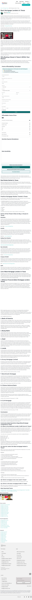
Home (1, 8)
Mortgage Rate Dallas (4, 522)
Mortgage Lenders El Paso (4, 507)
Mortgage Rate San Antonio (5, 525)
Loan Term (3, 85)
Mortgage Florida (3, 535)
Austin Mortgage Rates (8, 236)
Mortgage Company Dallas (4, 513)
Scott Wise (8, 12)
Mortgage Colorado (3, 534)
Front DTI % (3, 92)
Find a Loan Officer (18, 3)
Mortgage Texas (5, 8)
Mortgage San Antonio (4, 514)
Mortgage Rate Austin (4, 521)
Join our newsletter (19, 578)
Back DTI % (17, 92)
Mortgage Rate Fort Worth (4, 520)
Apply (17, 1)
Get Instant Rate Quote (16, 167)
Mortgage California (3, 533)
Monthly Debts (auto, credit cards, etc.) (7, 78)
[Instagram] (24, 597)
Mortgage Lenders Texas (4, 516)
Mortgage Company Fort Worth (5, 504)
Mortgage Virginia (3, 539)
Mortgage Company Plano (4, 508)
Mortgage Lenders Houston (5, 512)
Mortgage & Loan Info (4, 531)
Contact (28, 3)
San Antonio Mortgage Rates (8, 254)
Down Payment (4, 106)
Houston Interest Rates (4, 527)
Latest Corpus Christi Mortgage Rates (9, 263)
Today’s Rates (21, 1)
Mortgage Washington (4, 540)
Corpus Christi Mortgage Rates (5, 526)
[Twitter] (29, 597)
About (24, 3)
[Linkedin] (31, 597)
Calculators (27, 1)
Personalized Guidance (26, 4)
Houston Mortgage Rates (9, 226)
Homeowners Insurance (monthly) (6, 99)
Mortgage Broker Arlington (4, 509)
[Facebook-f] (27, 597)
